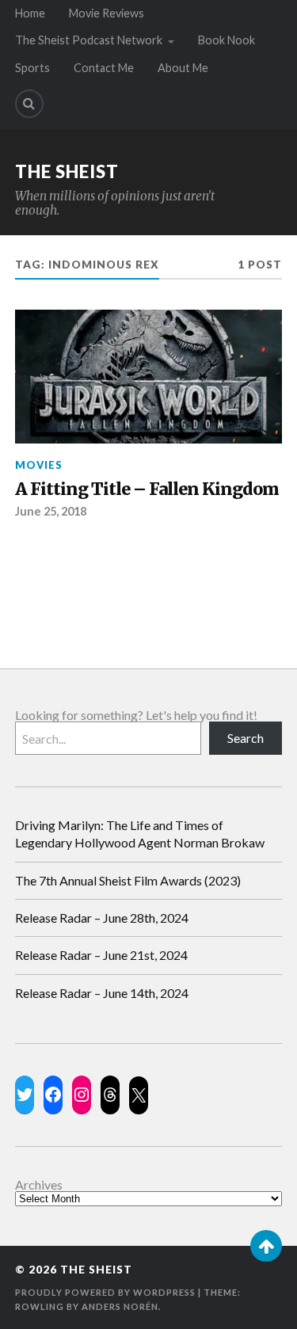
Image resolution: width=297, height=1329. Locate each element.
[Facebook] (53, 1095)
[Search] (29, 103)
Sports (32, 67)
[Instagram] (81, 1095)
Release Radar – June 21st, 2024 (101, 954)
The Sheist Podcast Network (88, 40)
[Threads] (110, 1095)
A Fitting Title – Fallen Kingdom (147, 489)
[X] (138, 1095)
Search (245, 737)
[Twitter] (24, 1095)
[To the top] (266, 1246)
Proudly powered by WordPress (105, 1292)
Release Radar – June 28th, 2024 (101, 917)
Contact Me (104, 67)
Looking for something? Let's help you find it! (136, 714)
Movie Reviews (106, 13)
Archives (39, 1185)
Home (30, 13)
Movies (39, 465)
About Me (183, 67)
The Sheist (67, 171)
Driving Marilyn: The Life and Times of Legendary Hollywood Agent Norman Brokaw (140, 833)
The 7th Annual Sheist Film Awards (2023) (128, 880)
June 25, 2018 (50, 511)
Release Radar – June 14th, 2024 (101, 992)
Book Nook (226, 40)
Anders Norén (120, 1306)
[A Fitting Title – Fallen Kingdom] (149, 377)
